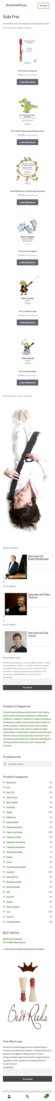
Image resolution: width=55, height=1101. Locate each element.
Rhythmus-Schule (13, 881)
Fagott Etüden (20, 715)
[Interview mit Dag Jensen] (16, 642)
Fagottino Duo (31, 715)
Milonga (10, 739)
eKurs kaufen (12, 802)
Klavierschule (44, 735)
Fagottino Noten (8, 722)
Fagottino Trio (45, 722)
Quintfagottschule (44, 739)
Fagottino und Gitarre (15, 842)
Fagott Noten (23, 725)
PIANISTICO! (24, 739)
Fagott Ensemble (9, 715)
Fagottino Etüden (42, 715)
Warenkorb (42, 1094)
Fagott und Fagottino (40, 729)
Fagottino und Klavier (10, 725)
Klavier (9, 857)
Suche (27, 1096)
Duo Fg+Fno (11, 797)
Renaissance (24, 742)
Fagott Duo (46, 712)
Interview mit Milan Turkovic (39, 596)
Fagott (39, 712)
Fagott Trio (28, 729)
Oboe (8, 862)
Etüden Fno (11, 817)
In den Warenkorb (27, 82)
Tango (32, 742)
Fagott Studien (8, 729)
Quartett (10, 872)
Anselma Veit (15, 712)
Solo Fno (10, 896)
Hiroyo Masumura (13, 735)
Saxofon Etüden (13, 886)
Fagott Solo (43, 725)
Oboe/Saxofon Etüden (16, 867)
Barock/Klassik (30, 712)
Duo (8, 787)
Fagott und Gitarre (9, 732)
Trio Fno (10, 916)
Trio (8, 911)
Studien (9, 901)
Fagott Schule (12, 822)
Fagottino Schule (34, 722)
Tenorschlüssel (12, 906)
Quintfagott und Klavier (11, 742)
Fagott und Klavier (23, 732)
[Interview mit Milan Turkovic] (16, 604)
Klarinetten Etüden (14, 852)
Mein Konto (9, 1096)
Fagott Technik (19, 729)
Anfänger (6, 712)
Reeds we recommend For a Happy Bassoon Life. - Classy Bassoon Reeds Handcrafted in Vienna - (24, 943)
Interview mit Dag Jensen (38, 634)
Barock (22, 712)
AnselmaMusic (16, 5)
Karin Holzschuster (27, 735)
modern (16, 739)
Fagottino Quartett (21, 722)
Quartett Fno (12, 877)
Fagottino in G (28, 719)
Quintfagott (33, 739)
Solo (8, 891)
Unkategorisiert (13, 921)
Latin (4, 739)
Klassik (36, 735)
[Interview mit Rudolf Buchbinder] (16, 567)
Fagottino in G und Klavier (42, 719)
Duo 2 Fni (10, 792)
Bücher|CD (11, 782)
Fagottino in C (8, 719)
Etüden (9, 812)
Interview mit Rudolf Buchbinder (38, 557)
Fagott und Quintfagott (38, 732)
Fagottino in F (18, 719)
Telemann (38, 742)
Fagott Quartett (33, 725)
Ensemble (10, 807)
